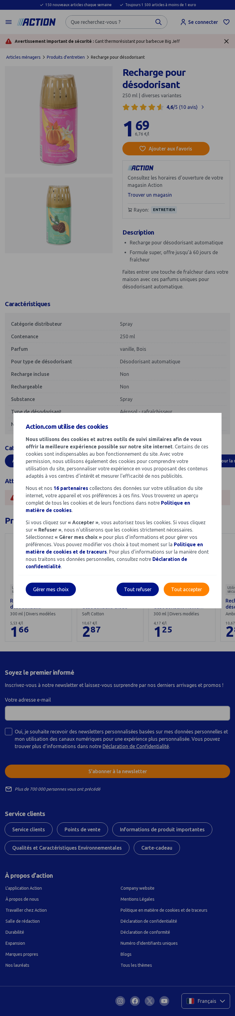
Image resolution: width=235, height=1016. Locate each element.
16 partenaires (71, 488)
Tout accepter (186, 589)
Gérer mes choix (51, 589)
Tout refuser (137, 589)
